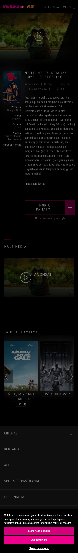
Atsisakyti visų (39, 539)
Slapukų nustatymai (39, 548)
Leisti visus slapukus (39, 531)
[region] (39, 531)
